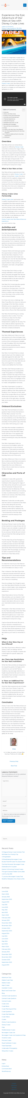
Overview (6, 112)
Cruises (4, 1019)
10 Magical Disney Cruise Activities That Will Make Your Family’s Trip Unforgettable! (13, 854)
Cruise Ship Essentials (8, 1014)
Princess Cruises (6, 1040)
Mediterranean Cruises (8, 1030)
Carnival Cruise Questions (9, 996)
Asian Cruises (5, 985)
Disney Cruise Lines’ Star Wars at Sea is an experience (14, 220)
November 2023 (7, 957)
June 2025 (5, 907)
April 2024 (5, 944)
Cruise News (5, 1006)
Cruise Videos (6, 1017)
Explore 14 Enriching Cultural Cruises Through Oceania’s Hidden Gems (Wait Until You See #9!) (13, 872)
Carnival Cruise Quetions (9, 998)
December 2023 (7, 954)
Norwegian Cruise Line (8, 1032)
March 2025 (5, 915)
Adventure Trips (6, 977)
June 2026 (5, 891)
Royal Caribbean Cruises (9, 1043)
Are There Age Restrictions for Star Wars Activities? (14, 131)
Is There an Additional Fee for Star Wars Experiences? (14, 134)
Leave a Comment (7, 26)
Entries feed (5, 1066)
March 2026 (5, 894)
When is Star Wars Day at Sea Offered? (13, 129)
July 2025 (4, 904)
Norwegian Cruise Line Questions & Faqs (14, 1035)
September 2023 (7, 962)
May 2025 (4, 910)
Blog (3, 993)
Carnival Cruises (6, 1001)
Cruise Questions (7, 1011)
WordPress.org (6, 1071)
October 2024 (6, 928)
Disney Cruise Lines (7, 199)
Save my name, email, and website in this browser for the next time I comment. (14, 816)
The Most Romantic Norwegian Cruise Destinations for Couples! (13, 865)
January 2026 (6, 896)
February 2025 (6, 917)
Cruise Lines (5, 1003)
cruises (16, 176)
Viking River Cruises (7, 1051)
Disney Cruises (6, 1024)
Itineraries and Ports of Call (11, 122)
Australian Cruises (7, 988)
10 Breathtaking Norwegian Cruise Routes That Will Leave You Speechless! (13, 860)
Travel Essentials (6, 1045)
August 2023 (5, 965)
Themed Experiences (9, 119)
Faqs (3, 1027)
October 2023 (6, 959)
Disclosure (14, 1085)
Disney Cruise (6, 83)
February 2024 (6, 949)
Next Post (14, 766)
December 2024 (7, 923)
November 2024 (7, 925)
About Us (14, 1089)
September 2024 (7, 930)
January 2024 (6, 951)
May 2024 (5, 941)
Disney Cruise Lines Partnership (12, 115)
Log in (3, 1063)
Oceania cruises (6, 1037)
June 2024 (5, 938)
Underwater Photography (9, 1048)
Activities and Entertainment (11, 117)
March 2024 (5, 946)
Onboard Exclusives (9, 120)
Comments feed (7, 1068)
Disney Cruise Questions (9, 28)
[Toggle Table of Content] (23, 110)
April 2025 (5, 912)
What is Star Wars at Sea (10, 113)
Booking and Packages (10, 124)
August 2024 (5, 933)
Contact (14, 1083)
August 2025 (5, 902)
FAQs (5, 127)
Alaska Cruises (6, 982)
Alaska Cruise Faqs (7, 980)
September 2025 (7, 899)
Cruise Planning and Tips (9, 1009)
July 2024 (4, 936)
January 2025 (6, 920)
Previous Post (14, 761)
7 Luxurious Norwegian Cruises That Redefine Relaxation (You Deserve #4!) (13, 878)
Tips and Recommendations (11, 126)
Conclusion (7, 137)
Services (14, 1087)
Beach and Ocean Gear (9, 990)
